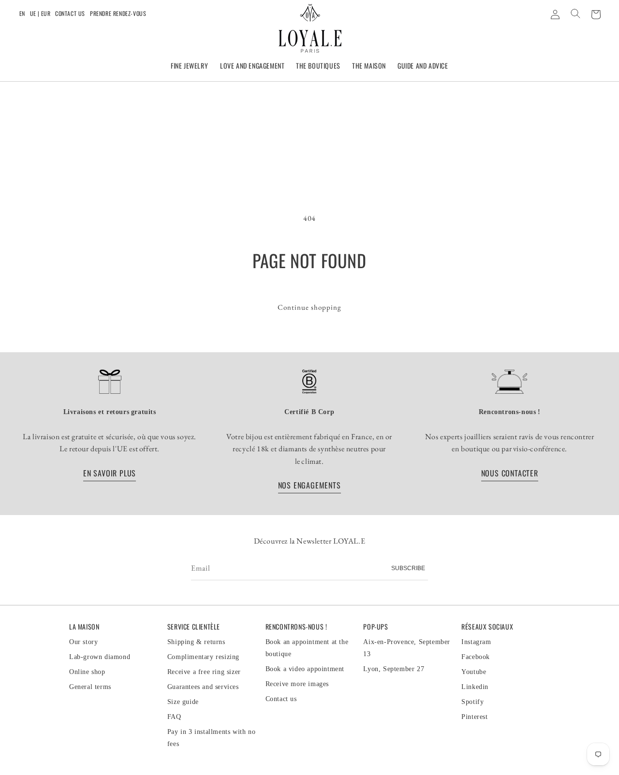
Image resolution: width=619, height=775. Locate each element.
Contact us (70, 13)
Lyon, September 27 (393, 669)
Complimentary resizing (203, 656)
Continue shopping (309, 307)
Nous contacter (509, 473)
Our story (83, 642)
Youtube (473, 671)
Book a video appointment (304, 669)
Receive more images (297, 684)
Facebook (475, 656)
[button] (189, 66)
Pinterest (474, 716)
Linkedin (474, 686)
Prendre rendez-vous (118, 13)
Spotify (472, 701)
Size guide (183, 701)
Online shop (87, 671)
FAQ (174, 716)
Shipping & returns (196, 642)
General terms (90, 686)
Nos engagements (309, 485)
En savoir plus (109, 473)
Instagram (476, 642)
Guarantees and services (203, 686)
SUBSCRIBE (408, 568)
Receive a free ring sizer (204, 671)
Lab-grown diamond (99, 656)
